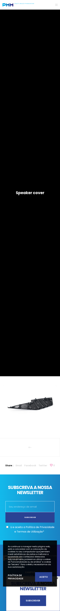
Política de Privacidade (15, 577)
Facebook (30, 465)
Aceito (43, 577)
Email (19, 465)
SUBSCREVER (33, 600)
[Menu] (55, 5)
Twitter (43, 465)
